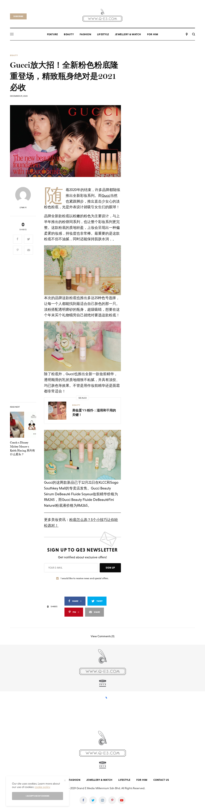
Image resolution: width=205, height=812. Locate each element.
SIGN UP (110, 567)
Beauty (14, 55)
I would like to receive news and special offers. (85, 578)
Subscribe (18, 16)
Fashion (74, 779)
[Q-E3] (102, 15)
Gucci (106, 195)
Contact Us (161, 779)
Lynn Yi (23, 208)
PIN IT (84, 270)
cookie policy (42, 787)
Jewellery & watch (99, 779)
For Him (141, 779)
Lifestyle (124, 779)
